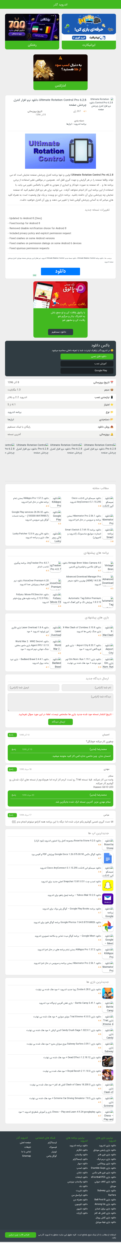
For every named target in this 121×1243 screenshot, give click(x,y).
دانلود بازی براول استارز (105, 1210)
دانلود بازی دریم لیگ (106, 1160)
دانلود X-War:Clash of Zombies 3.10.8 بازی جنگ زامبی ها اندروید (82, 630)
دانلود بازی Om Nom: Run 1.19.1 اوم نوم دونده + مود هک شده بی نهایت (83, 662)
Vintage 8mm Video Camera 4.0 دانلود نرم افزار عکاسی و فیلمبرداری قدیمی (81, 565)
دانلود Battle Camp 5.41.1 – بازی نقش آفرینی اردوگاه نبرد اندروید (70, 1004)
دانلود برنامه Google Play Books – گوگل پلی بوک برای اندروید (71, 910)
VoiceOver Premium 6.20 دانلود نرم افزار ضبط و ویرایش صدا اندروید (31, 583)
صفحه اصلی (25, 1144)
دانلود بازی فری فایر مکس (104, 1174)
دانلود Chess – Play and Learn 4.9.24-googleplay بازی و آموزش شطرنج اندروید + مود (59, 1113)
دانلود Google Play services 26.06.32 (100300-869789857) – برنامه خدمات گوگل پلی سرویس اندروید (30, 516)
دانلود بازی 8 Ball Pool (105, 1201)
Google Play (100, 371)
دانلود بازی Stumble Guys (103, 1169)
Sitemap (26, 1157)
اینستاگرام (52, 1144)
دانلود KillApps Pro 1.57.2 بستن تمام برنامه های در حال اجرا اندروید (31, 500)
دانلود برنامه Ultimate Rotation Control (90, 258)
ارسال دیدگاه (59, 723)
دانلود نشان (82, 1174)
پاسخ (11, 735)
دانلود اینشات (81, 1178)
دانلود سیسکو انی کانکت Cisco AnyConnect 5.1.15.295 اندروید (85, 500)
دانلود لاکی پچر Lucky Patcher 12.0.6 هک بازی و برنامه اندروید (31, 536)
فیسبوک (53, 1148)
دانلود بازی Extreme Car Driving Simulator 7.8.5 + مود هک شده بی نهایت (65, 1099)
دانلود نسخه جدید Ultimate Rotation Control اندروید (58, 258)
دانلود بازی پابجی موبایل (104, 1151)
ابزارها (69, 124)
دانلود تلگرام (82, 1151)
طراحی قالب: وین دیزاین (19, 1236)
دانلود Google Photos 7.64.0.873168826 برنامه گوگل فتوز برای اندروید (67, 923)
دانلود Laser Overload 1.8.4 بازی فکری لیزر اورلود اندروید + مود (30, 630)
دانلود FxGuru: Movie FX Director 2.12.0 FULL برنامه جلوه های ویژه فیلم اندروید (31, 599)
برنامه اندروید (80, 124)
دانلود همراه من (80, 1201)
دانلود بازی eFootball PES (103, 1178)
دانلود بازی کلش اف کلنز (105, 1214)
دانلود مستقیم (59, 332)
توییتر (54, 1153)
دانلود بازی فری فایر (107, 1156)
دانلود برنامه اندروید (78, 1147)
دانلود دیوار (83, 1165)
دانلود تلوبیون (81, 1205)
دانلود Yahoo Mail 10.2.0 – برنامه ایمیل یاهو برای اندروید (74, 896)
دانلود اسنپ (82, 1169)
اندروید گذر (60, 4)
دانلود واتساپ (81, 1156)
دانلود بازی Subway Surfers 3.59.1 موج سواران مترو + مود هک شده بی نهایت (64, 1045)
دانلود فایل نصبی (99, 356)
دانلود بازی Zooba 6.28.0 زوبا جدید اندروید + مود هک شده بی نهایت (68, 990)
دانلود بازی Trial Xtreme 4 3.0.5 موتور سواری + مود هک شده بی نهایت (67, 1018)
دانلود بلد (83, 1187)
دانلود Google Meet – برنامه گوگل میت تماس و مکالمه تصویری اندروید (68, 937)
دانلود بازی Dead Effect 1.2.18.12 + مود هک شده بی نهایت (72, 1058)
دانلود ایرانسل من (80, 1196)
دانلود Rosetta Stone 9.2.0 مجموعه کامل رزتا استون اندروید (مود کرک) (67, 842)
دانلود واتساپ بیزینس (77, 1183)
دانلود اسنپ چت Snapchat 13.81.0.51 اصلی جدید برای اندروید (71, 882)
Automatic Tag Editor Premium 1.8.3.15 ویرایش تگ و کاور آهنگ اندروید (82, 600)
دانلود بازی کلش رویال (106, 1219)
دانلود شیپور (82, 1210)
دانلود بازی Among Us (105, 1205)
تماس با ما (26, 1153)
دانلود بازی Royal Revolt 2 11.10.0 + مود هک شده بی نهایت (72, 1072)
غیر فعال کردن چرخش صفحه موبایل (28, 258)
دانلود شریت (82, 1192)
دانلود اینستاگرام (80, 1160)
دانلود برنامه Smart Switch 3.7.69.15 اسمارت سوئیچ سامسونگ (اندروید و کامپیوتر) (83, 534)
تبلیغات (27, 1148)
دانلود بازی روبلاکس (107, 1165)
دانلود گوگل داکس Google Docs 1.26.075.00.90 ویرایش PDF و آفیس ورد (66, 855)
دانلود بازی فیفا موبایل (106, 1223)
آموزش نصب (100, 364)
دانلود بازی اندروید (107, 1147)
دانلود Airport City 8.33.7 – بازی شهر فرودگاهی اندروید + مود (83, 648)
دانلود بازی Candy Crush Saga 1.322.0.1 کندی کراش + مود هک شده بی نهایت (63, 1031)
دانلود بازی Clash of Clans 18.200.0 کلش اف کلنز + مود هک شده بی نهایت (65, 1086)
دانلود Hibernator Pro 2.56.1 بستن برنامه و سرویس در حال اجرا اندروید (67, 964)
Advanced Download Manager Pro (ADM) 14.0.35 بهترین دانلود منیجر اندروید (83, 581)
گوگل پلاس (50, 1157)
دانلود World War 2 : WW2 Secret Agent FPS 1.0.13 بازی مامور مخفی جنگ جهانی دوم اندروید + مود (32, 646)
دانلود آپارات (82, 1214)
